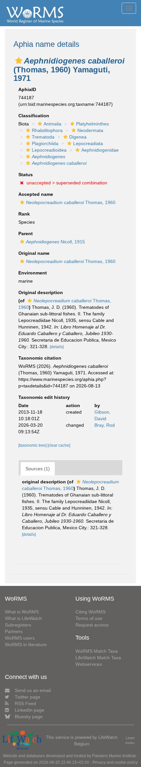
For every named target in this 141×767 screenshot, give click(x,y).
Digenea (78, 137)
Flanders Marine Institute (114, 756)
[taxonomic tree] (33, 445)
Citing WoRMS (90, 611)
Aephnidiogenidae (100, 150)
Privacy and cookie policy (115, 762)
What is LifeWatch (23, 618)
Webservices (88, 664)
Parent (25, 233)
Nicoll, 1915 (55, 241)
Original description (40, 292)
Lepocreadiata (88, 143)
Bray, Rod (104, 425)
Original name (34, 253)
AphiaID (27, 89)
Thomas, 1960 (70, 202)
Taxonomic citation (39, 358)
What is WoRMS (22, 611)
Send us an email (33, 690)
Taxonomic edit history (44, 397)
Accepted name (35, 194)
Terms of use (88, 618)
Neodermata (90, 130)
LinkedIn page (29, 710)
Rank (24, 213)
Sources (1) (38, 468)
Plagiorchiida (45, 143)
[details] (57, 347)
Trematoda (43, 137)
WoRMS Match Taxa (96, 651)
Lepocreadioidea (49, 150)
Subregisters (18, 624)
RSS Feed (25, 703)
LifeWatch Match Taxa (98, 657)
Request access (92, 624)
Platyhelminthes (92, 123)
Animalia (52, 123)
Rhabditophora (47, 130)
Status (25, 174)
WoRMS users (20, 638)
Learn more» (130, 740)
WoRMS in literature (26, 644)
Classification (33, 115)
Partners (14, 631)
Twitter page (27, 697)
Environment (32, 272)
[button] (18, 61)
